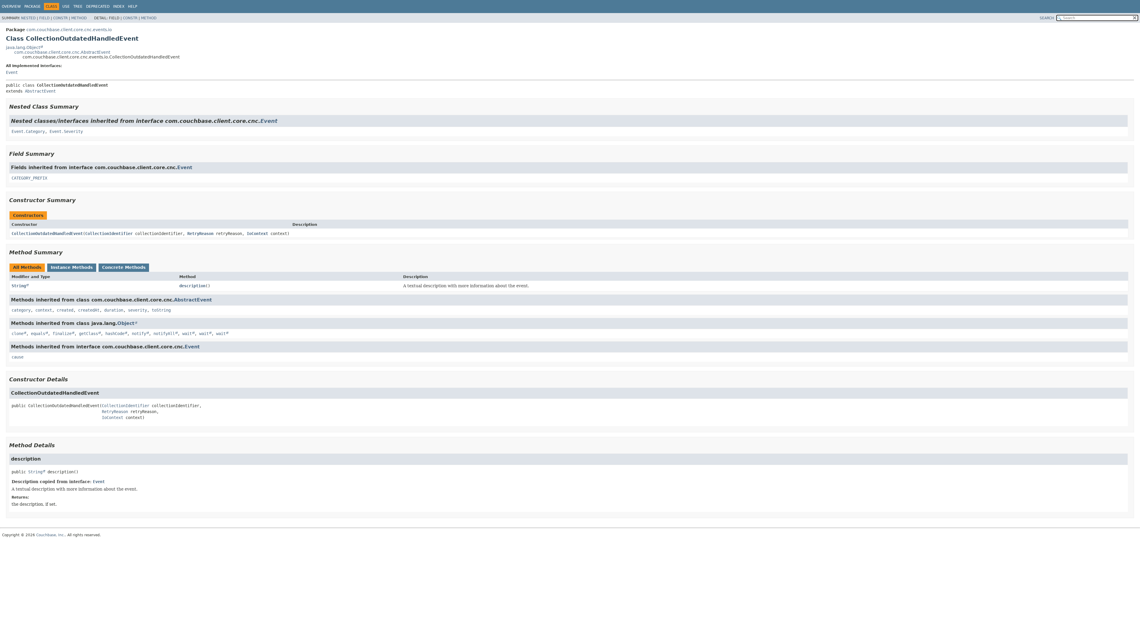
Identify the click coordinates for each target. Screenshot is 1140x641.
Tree (78, 6)
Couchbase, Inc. (50, 535)
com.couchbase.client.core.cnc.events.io (69, 29)
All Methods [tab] (27, 267)
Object (125, 323)
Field (44, 18)
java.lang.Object (23, 47)
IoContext (257, 233)
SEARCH (1047, 18)
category (21, 310)
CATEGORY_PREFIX (29, 178)
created (65, 310)
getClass (88, 333)
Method (79, 18)
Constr (60, 18)
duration (113, 310)
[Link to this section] (82, 107)
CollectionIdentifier (109, 233)
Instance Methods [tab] (72, 267)
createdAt (88, 310)
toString (161, 310)
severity (137, 310)
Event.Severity (66, 131)
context (43, 310)
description (192, 285)
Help (132, 6)
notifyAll (164, 333)
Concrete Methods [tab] (123, 267)
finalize (62, 333)
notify (139, 333)
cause (17, 357)
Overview (11, 6)
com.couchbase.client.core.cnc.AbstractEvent (62, 52)
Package (32, 6)
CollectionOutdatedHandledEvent (47, 233)
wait (187, 333)
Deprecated (98, 6)
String (19, 285)
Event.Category (28, 131)
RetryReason (200, 233)
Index (118, 6)
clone (17, 333)
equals (38, 333)
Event (12, 72)
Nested (28, 18)
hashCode (114, 333)
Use (66, 6)
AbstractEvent (40, 91)
